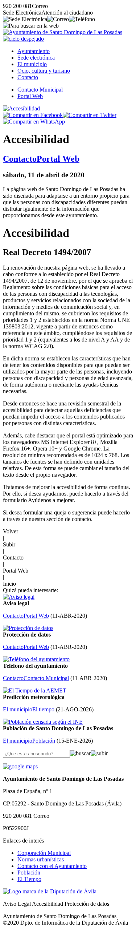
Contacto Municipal (40, 89)
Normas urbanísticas (40, 859)
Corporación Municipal (44, 853)
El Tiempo (29, 879)
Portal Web (30, 96)
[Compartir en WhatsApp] (34, 121)
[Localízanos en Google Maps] (20, 766)
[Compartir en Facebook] (33, 115)
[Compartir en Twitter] (89, 115)
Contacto (27, 77)
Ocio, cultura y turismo (43, 71)
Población (28, 872)
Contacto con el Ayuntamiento (52, 866)
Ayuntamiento (33, 51)
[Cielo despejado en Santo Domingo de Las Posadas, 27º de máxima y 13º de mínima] (23, 39)
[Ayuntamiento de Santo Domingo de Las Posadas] (62, 32)
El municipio (32, 64)
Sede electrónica (36, 57)
